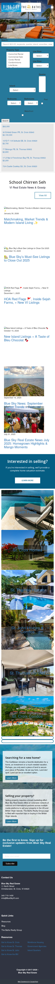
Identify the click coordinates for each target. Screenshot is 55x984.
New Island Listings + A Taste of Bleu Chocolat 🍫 (26, 338)
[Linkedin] (38, 906)
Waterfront (28, 111)
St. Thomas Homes (27, 590)
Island (12, 85)
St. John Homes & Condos (27, 629)
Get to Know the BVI (10, 954)
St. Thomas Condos (27, 673)
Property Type (12, 49)
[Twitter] (23, 906)
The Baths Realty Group (11, 930)
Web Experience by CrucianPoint (28, 982)
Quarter (42, 74)
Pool (46, 99)
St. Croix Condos (27, 716)
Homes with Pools (27, 510)
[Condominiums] (18, 62)
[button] (52, 7)
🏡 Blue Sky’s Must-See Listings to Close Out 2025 (27, 258)
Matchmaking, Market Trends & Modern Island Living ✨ (26, 221)
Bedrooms (12, 98)
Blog (3, 925)
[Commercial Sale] (18, 56)
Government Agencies (37, 946)
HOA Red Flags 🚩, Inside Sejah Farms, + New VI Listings (27, 300)
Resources (6, 921)
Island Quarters (34, 950)
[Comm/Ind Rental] (18, 54)
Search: (4, 40)
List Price (37, 51)
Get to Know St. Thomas (11, 946)
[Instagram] (31, 906)
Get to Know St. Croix (10, 942)
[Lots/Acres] (18, 65)
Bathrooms (29, 98)
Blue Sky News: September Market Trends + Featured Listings (23, 407)
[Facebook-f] (16, 906)
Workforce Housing (36, 942)
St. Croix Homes (27, 550)
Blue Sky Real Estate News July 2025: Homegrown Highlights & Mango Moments (26, 443)
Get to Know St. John (10, 950)
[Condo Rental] (18, 59)
